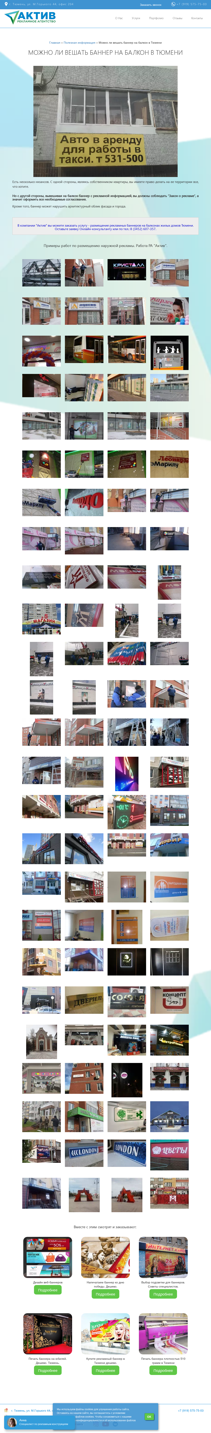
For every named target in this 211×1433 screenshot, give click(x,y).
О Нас (119, 18)
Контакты (197, 18)
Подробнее (47, 1289)
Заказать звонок (150, 4)
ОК (149, 1416)
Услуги (136, 18)
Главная (54, 42)
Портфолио (156, 18)
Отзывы (177, 18)
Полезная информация (79, 42)
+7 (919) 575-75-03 (191, 1410)
